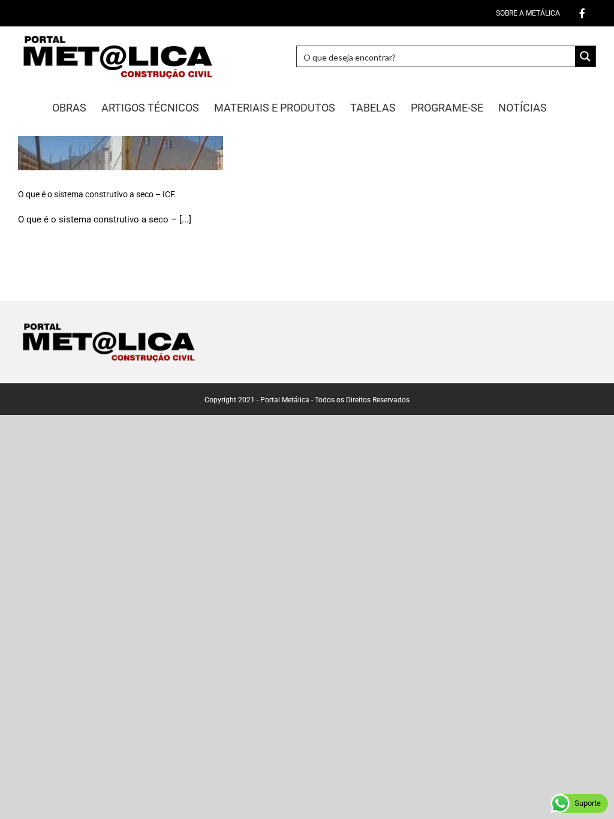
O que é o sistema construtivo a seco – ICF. (97, 194)
